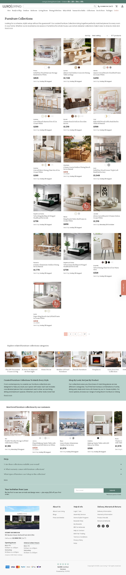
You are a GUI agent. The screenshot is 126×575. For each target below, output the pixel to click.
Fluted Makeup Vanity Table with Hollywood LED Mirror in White (31, 444)
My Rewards (78, 524)
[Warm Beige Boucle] (75, 116)
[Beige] (45, 116)
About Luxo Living (59, 511)
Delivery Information (104, 511)
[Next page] (89, 334)
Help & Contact (79, 530)
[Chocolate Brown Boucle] (72, 116)
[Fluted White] (32, 438)
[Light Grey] (79, 213)
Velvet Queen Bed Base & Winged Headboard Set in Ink (74, 266)
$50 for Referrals (79, 527)
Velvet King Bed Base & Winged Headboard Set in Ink (44, 217)
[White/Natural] (105, 116)
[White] (45, 67)
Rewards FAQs (78, 521)
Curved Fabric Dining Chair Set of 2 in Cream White (46, 171)
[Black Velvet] (109, 262)
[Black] (85, 438)
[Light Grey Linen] (110, 67)
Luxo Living (103, 566)
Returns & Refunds (103, 521)
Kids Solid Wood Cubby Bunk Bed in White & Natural (106, 122)
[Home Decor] (46, 359)
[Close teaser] (120, 296)
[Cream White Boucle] (104, 67)
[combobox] (60, 6)
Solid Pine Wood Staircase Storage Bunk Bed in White (45, 74)
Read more (8, 395)
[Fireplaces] (96, 359)
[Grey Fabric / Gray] (60, 438)
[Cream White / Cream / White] (45, 164)
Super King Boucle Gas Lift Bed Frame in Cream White (46, 317)
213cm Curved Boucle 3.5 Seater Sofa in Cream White (106, 217)
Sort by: (87, 36)
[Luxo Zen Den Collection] (113, 359)
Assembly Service (80, 514)
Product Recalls (102, 518)
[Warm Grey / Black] (105, 262)
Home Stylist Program (81, 518)
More (6, 480)
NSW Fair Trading (79, 534)
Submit (112, 490)
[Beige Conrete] (75, 67)
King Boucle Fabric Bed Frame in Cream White (74, 220)
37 (84, 334)
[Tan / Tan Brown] (48, 116)
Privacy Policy (78, 540)
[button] (122, 6)
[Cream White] (42, 116)
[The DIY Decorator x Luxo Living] (13, 359)
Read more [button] (9, 28)
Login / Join (77, 511)
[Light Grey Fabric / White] (58, 438)
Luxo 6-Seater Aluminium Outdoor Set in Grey (56, 444)
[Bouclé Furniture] (80, 359)
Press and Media (58, 518)
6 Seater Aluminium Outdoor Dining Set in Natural (46, 266)
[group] (31, 423)
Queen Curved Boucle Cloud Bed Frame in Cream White (107, 74)
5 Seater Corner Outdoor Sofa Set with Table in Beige (113, 442)
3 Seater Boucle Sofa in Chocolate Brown (75, 122)
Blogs (55, 514)
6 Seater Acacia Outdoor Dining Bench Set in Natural (76, 168)
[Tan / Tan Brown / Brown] (49, 164)
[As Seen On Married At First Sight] (29, 359)
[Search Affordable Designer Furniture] (95, 6)
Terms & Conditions (80, 537)
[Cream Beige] (45, 311)
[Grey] (49, 67)
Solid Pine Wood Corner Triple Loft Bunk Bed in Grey (105, 171)
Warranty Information (104, 514)
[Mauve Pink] (102, 262)
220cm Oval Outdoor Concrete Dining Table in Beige (76, 74)
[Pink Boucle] (107, 67)
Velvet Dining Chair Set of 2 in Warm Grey (106, 269)
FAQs (75, 543)
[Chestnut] (79, 67)
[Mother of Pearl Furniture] (63, 359)
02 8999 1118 (16, 538)
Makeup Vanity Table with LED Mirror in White (85, 444)
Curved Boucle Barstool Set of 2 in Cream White (45, 122)
